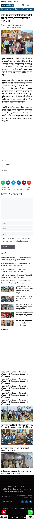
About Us (3, 1)
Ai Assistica (17, 512)
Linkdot (21, 512)
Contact (10, 1)
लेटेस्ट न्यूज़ (8, 9)
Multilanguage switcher (15, 491)
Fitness (25, 481)
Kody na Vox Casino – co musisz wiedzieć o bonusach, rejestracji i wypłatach (16, 259)
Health (24, 479)
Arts (12, 481)
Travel (20, 481)
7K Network (14, 512)
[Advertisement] (17, 142)
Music (16, 481)
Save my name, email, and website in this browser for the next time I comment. (16, 240)
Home (5, 479)
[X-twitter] (26, 501)
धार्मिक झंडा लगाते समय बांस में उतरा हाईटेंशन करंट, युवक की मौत (24, 315)
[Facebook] (22, 501)
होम (2, 9)
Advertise (16, 1)
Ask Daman (18, 512)
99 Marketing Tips (11, 512)
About (13, 479)
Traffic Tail (29, 508)
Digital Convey (7, 512)
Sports (10, 489)
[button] (31, 5)
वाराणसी (22, 9)
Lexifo (1, 512)
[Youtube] (30, 501)
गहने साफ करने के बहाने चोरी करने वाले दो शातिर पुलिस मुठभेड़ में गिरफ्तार (24, 323)
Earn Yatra (20, 512)
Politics (4, 489)
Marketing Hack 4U (9, 512)
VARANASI (10, 487)
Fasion (8, 481)
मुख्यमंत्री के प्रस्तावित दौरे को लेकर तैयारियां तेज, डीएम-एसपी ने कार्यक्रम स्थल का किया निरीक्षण (24, 290)
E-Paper (4, 491)
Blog (9, 479)
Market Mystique (16, 512)
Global (28, 479)
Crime (24, 487)
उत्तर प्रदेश (29, 9)
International (27, 489)
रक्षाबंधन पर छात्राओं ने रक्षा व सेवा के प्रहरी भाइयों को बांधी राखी (24, 299)
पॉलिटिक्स (15, 9)
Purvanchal (18, 487)
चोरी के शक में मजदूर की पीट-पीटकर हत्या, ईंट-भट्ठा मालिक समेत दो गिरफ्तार (24, 307)
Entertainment (17, 489)
